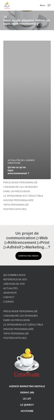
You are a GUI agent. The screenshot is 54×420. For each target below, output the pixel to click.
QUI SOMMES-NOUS (14, 275)
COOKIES (8, 302)
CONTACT (9, 297)
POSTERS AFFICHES (15, 209)
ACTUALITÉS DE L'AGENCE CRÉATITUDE (21, 161)
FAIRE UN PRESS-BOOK (16, 191)
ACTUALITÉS (10, 288)
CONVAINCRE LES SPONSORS (20, 187)
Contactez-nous (28, 256)
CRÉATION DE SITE (14, 284)
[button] (45, 5)
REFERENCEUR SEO (15, 279)
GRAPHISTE (10, 293)
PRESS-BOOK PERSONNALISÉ (20, 182)
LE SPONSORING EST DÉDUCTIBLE (23, 196)
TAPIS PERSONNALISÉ (16, 205)
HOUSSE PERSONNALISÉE (18, 200)
